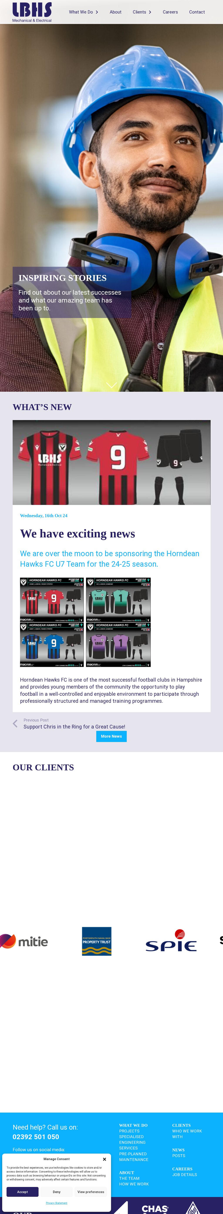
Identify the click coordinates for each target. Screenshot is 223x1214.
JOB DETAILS (184, 1174)
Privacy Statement (56, 1203)
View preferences (91, 1192)
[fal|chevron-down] (111, 385)
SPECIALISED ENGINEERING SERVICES (132, 1142)
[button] (104, 1159)
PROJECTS (129, 1131)
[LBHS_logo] (32, 12)
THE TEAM (129, 1178)
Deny (56, 1192)
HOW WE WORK (134, 1184)
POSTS (178, 1155)
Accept (22, 1192)
